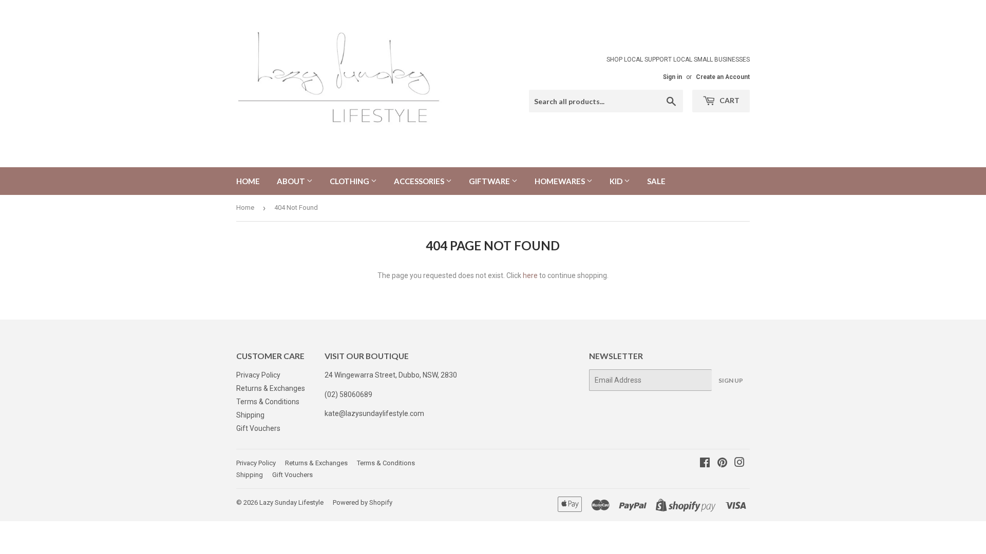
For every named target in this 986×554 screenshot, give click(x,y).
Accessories (420, 181)
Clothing (350, 181)
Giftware (490, 181)
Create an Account (723, 77)
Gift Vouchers (258, 428)
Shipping (250, 415)
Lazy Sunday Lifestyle (291, 502)
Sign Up (730, 380)
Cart (729, 100)
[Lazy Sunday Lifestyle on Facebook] (704, 464)
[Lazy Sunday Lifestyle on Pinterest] (722, 464)
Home (248, 181)
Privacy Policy (258, 375)
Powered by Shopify (362, 502)
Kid (617, 181)
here (530, 275)
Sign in (672, 77)
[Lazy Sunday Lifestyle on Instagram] (739, 464)
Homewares (560, 181)
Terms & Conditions (267, 402)
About (292, 181)
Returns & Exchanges (270, 388)
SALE (656, 181)
